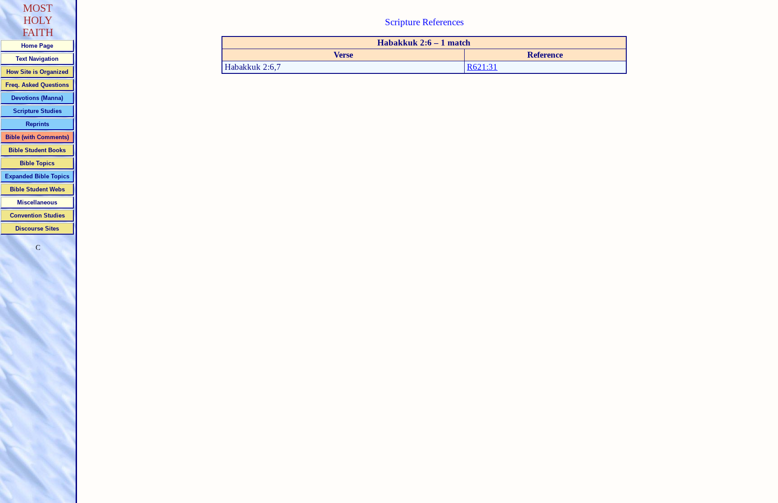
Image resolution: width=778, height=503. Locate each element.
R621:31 (482, 67)
